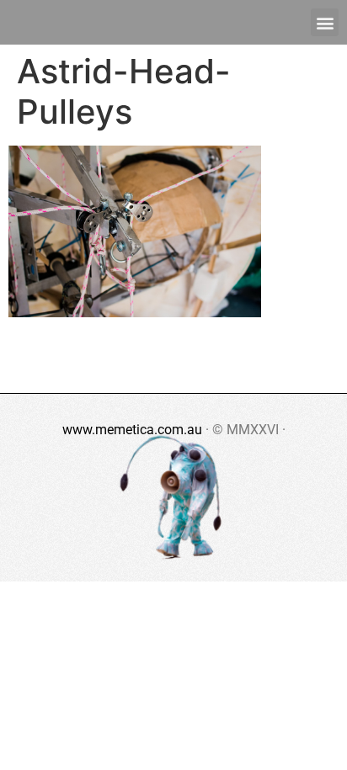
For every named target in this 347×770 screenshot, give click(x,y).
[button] (325, 22)
